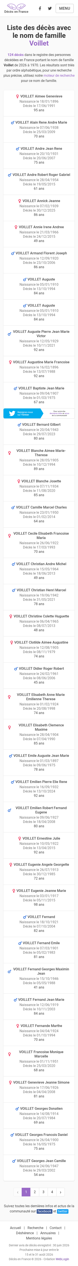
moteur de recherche (59, 75)
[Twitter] (50, 8)
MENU (64, 8)
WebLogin (62, 1259)
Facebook (44, 1211)
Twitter (62, 1211)
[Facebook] (40, 8)
